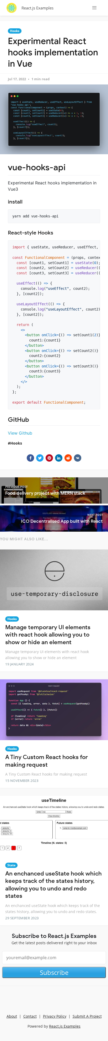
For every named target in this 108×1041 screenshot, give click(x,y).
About (12, 1016)
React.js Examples (37, 7)
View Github (20, 433)
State (11, 865)
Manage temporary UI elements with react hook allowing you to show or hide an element (47, 635)
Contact (30, 1016)
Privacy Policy (54, 1016)
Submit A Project (87, 1016)
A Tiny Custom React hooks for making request (46, 761)
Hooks (14, 31)
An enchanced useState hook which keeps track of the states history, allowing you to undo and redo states (53, 885)
